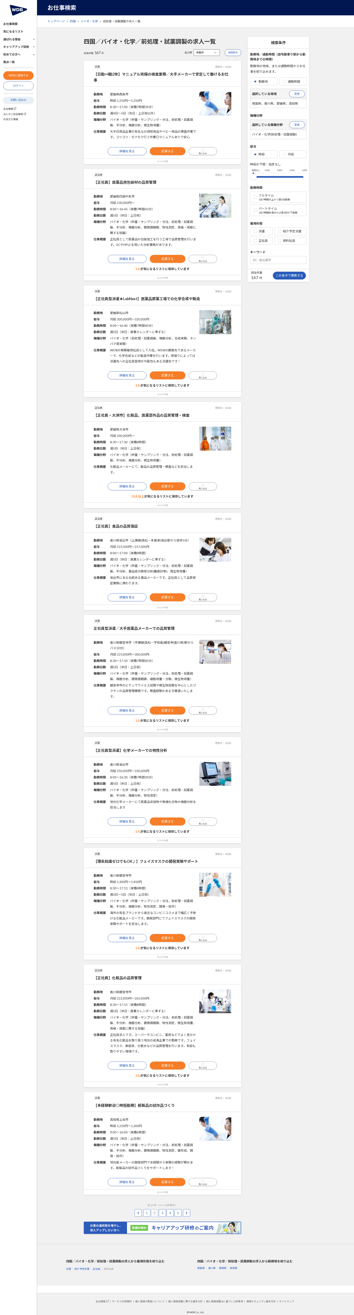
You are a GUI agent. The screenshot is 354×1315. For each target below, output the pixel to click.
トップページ (56, 21)
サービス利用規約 (122, 1301)
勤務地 (263, 81)
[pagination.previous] (138, 1213)
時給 (262, 154)
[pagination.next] (186, 1213)
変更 (297, 93)
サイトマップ (286, 1301)
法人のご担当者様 (13, 114)
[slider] (253, 176)
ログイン (18, 85)
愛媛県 (222, 1268)
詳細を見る (127, 151)
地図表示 (233, 52)
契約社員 (289, 240)
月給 (291, 154)
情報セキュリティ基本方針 (261, 1301)
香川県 (212, 1268)
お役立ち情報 (10, 119)
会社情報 (8, 108)
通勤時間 (294, 81)
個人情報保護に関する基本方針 (185, 1301)
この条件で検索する (289, 275)
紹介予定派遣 (292, 231)
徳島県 (201, 1268)
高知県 (233, 1268)
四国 (73, 21)
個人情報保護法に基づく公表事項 (224, 1301)
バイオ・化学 (89, 21)
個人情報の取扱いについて (150, 1301)
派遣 (262, 231)
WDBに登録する (18, 75)
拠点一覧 (9, 62)
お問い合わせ (18, 100)
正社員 (263, 240)
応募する (167, 151)
